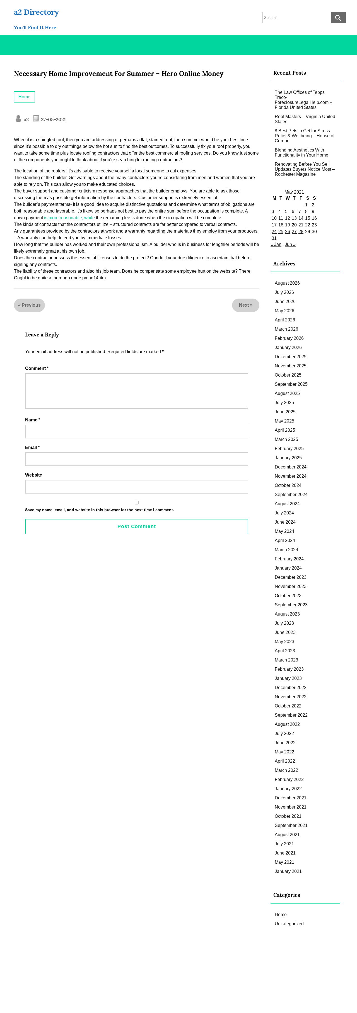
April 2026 (285, 320)
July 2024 (284, 513)
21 (300, 225)
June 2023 (285, 632)
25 (280, 231)
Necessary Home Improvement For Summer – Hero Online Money (118, 73)
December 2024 (291, 467)
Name (32, 420)
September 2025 (291, 384)
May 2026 (284, 310)
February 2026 (289, 338)
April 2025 (285, 430)
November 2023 (291, 586)
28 (300, 231)
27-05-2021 (53, 119)
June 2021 (285, 853)
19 (287, 225)
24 (274, 231)
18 (280, 225)
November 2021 (291, 807)
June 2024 (285, 522)
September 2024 (291, 494)
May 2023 (284, 641)
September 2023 (291, 604)
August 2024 (287, 503)
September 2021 (291, 825)
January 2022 (288, 788)
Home (24, 96)
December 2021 (291, 797)
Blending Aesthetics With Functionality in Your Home (301, 152)
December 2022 (291, 687)
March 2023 (286, 660)
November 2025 (291, 365)
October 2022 (288, 706)
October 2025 (288, 375)
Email (32, 447)
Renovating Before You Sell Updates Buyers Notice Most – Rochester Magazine (305, 169)
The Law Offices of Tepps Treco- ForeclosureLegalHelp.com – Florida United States (303, 100)
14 (300, 218)
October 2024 (288, 485)
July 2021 (284, 843)
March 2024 (286, 549)
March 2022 (286, 770)
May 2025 (284, 421)
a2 (25, 119)
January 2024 (288, 568)
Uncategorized (289, 923)
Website (33, 475)
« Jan (276, 244)
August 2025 (287, 393)
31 (274, 238)
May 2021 (284, 862)
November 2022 (291, 696)
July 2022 (284, 733)
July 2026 (284, 292)
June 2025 (285, 411)
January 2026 (288, 347)
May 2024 (284, 531)
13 (294, 218)
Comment (37, 368)
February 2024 (289, 558)
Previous (31, 305)
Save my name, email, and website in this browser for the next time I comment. (99, 509)
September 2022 (291, 715)
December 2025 (291, 356)
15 (307, 218)
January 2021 (288, 871)
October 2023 (288, 595)
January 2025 (288, 457)
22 (307, 225)
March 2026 (286, 329)
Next (244, 305)
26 (287, 231)
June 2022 (285, 742)
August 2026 (287, 283)
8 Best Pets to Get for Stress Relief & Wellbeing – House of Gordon (304, 135)
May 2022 (284, 752)
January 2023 (288, 678)
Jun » (290, 244)
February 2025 (289, 448)
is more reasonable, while (69, 217)
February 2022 (289, 779)
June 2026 (285, 301)
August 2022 (287, 724)
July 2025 (284, 402)
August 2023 (287, 614)
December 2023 (291, 577)
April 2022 (285, 761)
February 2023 (289, 669)
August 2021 (287, 834)
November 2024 (291, 476)
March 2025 (286, 439)
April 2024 (285, 540)
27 (294, 231)
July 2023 (284, 623)
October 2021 (288, 816)
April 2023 (285, 650)
